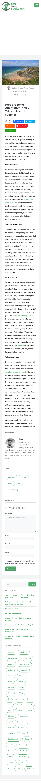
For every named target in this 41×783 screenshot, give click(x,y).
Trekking (11, 762)
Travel (10, 757)
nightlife (11, 722)
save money (11, 733)
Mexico (11, 716)
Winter (29, 768)
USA (18, 768)
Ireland (19, 704)
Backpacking (13, 658)
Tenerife (11, 751)
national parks (24, 716)
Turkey (22, 762)
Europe (20, 88)
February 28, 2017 (21, 91)
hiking (10, 693)
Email (7, 544)
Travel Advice (29, 88)
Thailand (23, 751)
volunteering (13, 490)
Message (9, 513)
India (9, 704)
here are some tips (21, 316)
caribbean (11, 670)
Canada (11, 664)
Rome (22, 727)
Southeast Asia (13, 739)
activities (11, 652)
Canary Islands (24, 664)
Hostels (11, 699)
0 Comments (21, 95)
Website (8, 552)
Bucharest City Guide (13, 609)
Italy (9, 710)
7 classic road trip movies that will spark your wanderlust (18, 603)
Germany (11, 687)
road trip (11, 727)
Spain (10, 484)
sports (10, 745)
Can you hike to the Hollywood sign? (19, 625)
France (23, 477)
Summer (21, 745)
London (20, 710)
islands (30, 704)
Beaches (27, 658)
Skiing (23, 733)
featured (10, 675)
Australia (23, 652)
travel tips (22, 757)
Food (10, 681)
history (21, 693)
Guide (22, 687)
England (24, 670)
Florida (21, 676)
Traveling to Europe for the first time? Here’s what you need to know (20, 596)
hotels (23, 699)
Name (7, 535)
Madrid (30, 710)
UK (19, 484)
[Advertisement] (20, 34)
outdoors (23, 722)
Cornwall (11, 477)
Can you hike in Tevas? (13, 613)
